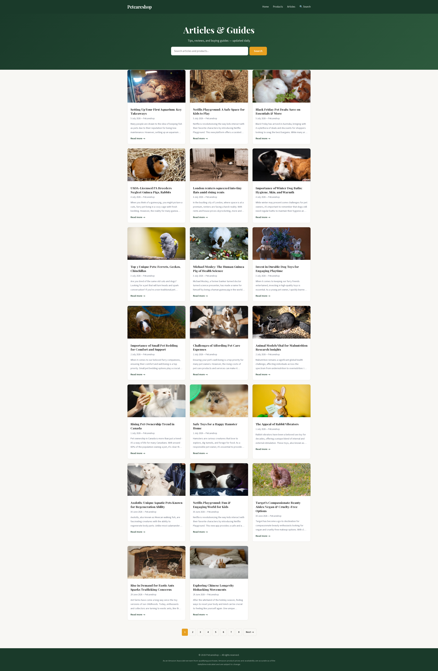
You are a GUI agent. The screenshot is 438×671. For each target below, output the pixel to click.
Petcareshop (139, 7)
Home (265, 7)
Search (258, 51)
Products (278, 7)
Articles (291, 7)
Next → (250, 632)
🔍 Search (305, 7)
